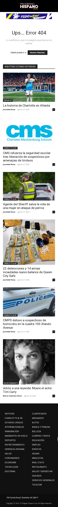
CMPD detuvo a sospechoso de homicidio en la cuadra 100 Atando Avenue (27, 323)
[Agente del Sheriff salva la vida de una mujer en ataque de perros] (29, 186)
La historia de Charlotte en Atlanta (26, 105)
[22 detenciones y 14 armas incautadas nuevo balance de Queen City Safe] (29, 242)
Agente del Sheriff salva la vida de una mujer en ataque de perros (26, 206)
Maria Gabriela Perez (12, 396)
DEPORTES (8, 100)
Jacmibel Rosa (9, 109)
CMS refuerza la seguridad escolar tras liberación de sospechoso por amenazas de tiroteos (27, 156)
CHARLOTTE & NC (10, 148)
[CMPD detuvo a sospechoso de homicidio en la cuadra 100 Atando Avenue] (29, 302)
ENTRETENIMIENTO (11, 383)
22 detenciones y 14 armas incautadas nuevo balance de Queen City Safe (27, 272)
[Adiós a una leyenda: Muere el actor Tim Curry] (29, 361)
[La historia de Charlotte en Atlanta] (29, 87)
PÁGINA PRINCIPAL (37, 52)
